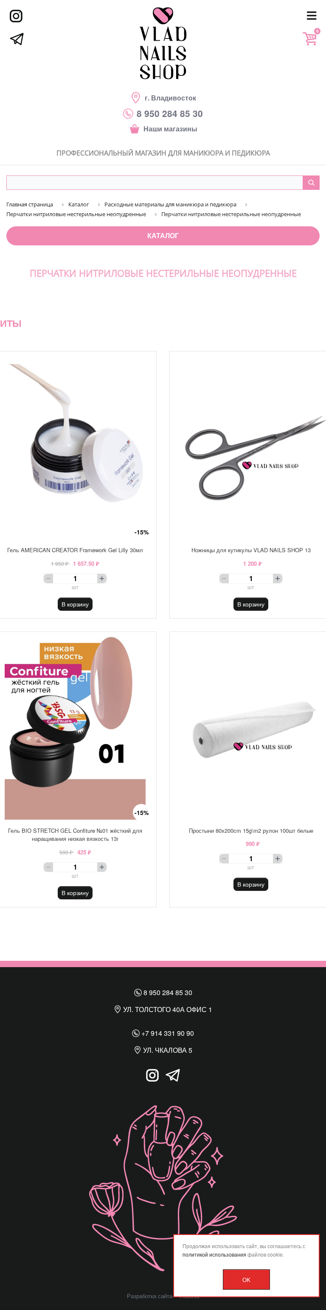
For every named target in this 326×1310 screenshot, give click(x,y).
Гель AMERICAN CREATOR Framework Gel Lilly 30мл (75, 550)
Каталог (163, 235)
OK (246, 1280)
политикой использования (214, 1254)
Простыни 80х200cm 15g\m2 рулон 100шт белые (251, 830)
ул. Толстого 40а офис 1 (166, 1009)
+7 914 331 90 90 (167, 1033)
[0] (309, 38)
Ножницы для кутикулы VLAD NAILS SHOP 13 (251, 550)
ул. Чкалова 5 (166, 1050)
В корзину (75, 604)
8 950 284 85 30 (167, 992)
